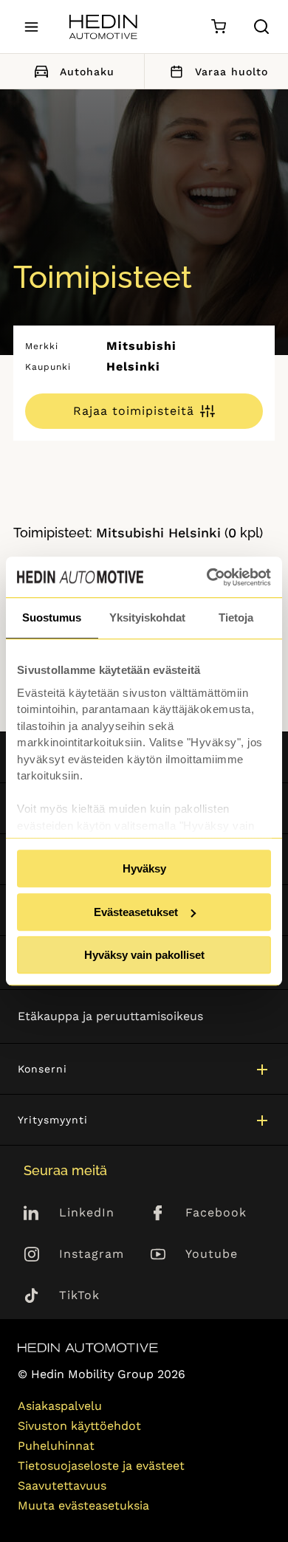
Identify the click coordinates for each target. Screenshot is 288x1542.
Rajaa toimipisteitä (133, 411)
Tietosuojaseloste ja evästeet (101, 1466)
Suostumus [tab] (51, 617)
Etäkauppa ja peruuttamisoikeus (110, 1016)
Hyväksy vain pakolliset (144, 955)
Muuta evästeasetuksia (83, 1505)
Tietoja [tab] (236, 617)
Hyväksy (144, 868)
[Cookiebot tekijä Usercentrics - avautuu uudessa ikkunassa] (207, 577)
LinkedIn (86, 1212)
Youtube (211, 1254)
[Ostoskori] (218, 27)
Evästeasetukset (136, 912)
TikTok (79, 1295)
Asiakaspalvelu (60, 1406)
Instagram (91, 1254)
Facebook (216, 1212)
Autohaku (87, 72)
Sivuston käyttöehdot (79, 1426)
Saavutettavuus (62, 1486)
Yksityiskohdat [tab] (147, 617)
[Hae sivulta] (261, 26)
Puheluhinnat (56, 1446)
